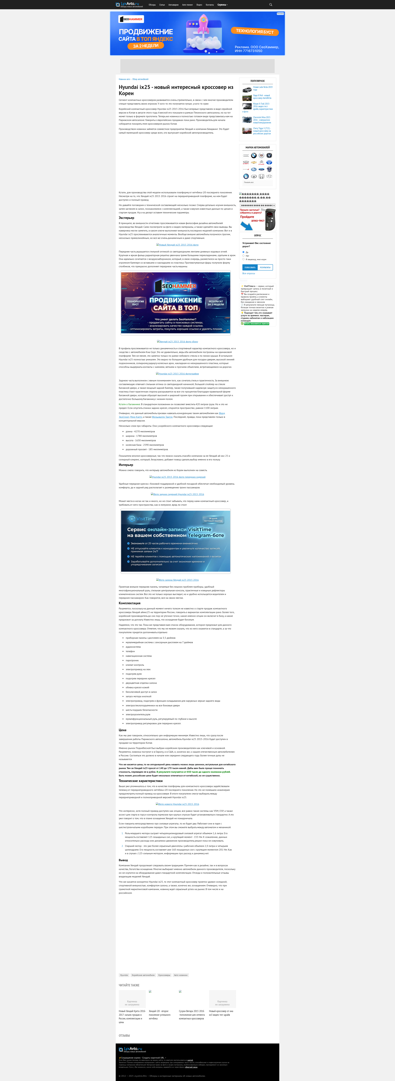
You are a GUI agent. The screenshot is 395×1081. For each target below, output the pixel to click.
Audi (246, 155)
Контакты (210, 4)
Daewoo (269, 162)
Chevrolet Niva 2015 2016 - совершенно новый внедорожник (262, 120)
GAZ (269, 169)
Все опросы (248, 273)
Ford (261, 169)
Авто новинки (180, 975)
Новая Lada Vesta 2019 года (262, 88)
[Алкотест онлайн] (257, 230)
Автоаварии (173, 4)
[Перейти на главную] (129, 5)
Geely (246, 176)
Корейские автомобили (143, 975)
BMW (254, 155)
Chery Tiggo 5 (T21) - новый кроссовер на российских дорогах (262, 131)
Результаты (265, 267)
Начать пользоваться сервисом (256, 324)
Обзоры (152, 4)
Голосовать (250, 267)
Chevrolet (254, 162)
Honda (261, 176)
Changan (269, 155)
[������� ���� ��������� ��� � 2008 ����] (257, 201)
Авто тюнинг (187, 4)
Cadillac (261, 155)
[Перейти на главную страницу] (133, 1050)
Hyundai (124, 975)
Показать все (249, 182)
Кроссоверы (164, 975)
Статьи (162, 4)
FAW (254, 169)
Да (246, 252)
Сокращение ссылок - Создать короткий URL (142, 1058)
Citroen (261, 162)
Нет (247, 256)
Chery (246, 162)
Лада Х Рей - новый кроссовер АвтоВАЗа (262, 96)
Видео (199, 4)
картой (190, 1060)
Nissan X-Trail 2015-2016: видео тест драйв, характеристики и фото (257, 107)
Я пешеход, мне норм (255, 259)
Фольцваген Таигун (162, 417)
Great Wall (254, 176)
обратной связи (191, 1067)
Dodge (246, 169)
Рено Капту (136, 417)
